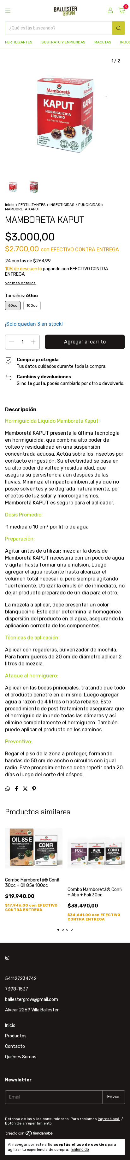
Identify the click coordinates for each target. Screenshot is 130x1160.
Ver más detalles (20, 283)
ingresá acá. (109, 1119)
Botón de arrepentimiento (28, 1123)
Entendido (80, 1149)
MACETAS (102, 42)
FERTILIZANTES (18, 42)
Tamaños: (21, 295)
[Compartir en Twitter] (26, 789)
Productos (16, 1036)
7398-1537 (16, 989)
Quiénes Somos (20, 1057)
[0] (121, 11)
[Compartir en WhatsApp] (8, 789)
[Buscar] (118, 28)
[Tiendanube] (29, 1134)
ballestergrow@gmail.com (31, 999)
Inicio (10, 204)
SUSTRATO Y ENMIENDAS (63, 42)
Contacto (15, 1046)
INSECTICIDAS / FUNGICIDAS (75, 204)
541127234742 (21, 978)
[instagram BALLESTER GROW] (7, 958)
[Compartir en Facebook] (17, 789)
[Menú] (8, 11)
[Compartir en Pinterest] (34, 789)
